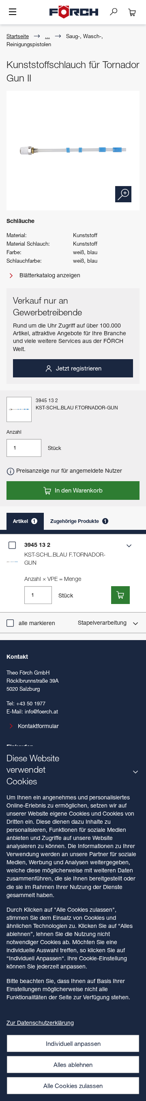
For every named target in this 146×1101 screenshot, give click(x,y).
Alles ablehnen (73, 1064)
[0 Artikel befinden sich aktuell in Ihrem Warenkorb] (132, 12)
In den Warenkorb (78, 490)
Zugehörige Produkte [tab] (78, 521)
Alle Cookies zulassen (73, 1085)
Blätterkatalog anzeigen (49, 275)
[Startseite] (73, 12)
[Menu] (12, 12)
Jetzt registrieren (77, 368)
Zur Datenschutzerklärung (40, 1022)
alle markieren (37, 622)
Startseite (17, 36)
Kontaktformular (38, 725)
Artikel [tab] (24, 521)
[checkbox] (12, 545)
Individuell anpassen (73, 1043)
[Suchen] (116, 11)
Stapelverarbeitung (103, 622)
